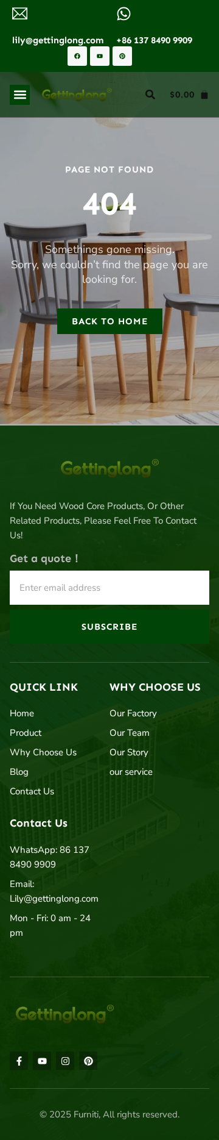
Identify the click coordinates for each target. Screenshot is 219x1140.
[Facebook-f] (19, 1061)
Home (22, 713)
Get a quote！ (46, 558)
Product (25, 733)
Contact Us (32, 791)
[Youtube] (99, 56)
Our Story (128, 752)
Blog (19, 772)
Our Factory (133, 713)
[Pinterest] (122, 56)
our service (131, 772)
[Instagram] (65, 1061)
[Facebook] (77, 56)
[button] (20, 95)
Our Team (129, 733)
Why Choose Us (43, 752)
